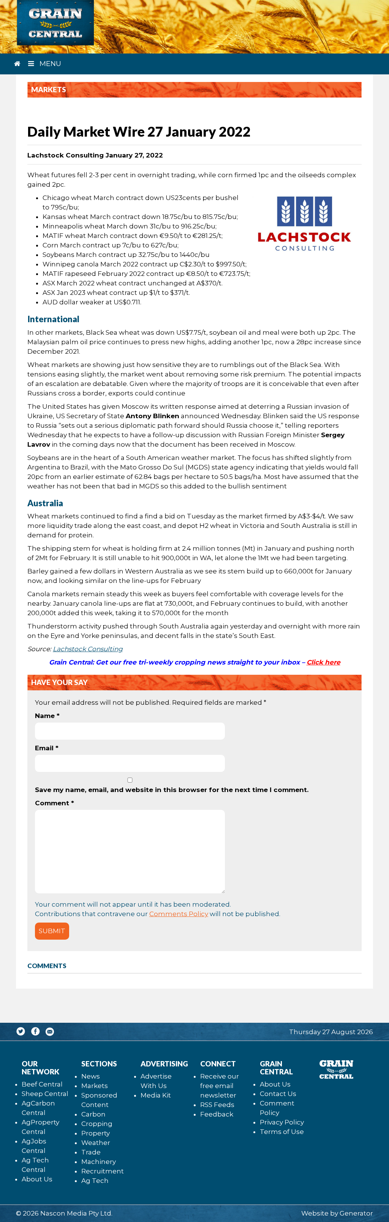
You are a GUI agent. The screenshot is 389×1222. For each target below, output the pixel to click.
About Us (37, 1179)
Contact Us (278, 1094)
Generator (356, 1213)
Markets (94, 1086)
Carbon (93, 1114)
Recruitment (102, 1171)
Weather (95, 1142)
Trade (91, 1152)
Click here (323, 662)
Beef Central (42, 1084)
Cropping (96, 1124)
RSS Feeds (217, 1105)
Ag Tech (95, 1180)
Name (47, 716)
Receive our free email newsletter (219, 1085)
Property (95, 1133)
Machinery (98, 1161)
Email (47, 748)
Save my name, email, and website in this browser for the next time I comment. (171, 790)
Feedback (216, 1114)
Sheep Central (45, 1094)
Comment (54, 803)
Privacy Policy (282, 1122)
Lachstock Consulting (88, 649)
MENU (49, 64)
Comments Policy (178, 914)
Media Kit (156, 1095)
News (90, 1076)
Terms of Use (282, 1131)
